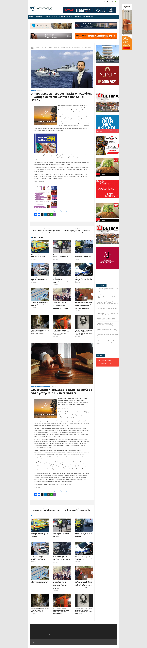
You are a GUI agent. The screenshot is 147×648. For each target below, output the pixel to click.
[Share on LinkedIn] (45, 214)
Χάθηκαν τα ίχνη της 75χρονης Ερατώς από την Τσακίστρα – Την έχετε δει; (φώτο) (83, 279)
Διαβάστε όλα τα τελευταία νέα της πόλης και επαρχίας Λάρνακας (50, 211)
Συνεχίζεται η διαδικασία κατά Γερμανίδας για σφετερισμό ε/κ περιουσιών (46, 230)
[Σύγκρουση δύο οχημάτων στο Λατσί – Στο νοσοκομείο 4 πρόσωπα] (40, 246)
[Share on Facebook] (35, 214)
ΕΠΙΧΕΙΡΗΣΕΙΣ (40, 16)
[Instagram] (112, 1)
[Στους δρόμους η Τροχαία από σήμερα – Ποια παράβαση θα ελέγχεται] (62, 246)
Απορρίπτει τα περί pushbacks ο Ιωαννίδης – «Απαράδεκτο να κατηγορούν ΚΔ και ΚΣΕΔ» (77, 509)
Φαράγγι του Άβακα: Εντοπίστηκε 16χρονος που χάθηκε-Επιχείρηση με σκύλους (40, 331)
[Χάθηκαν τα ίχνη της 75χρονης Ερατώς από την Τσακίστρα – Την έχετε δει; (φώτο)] (84, 269)
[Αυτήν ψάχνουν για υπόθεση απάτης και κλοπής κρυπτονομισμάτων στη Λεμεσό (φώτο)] (62, 269)
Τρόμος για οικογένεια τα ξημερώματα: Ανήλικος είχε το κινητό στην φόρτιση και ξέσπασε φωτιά (61, 332)
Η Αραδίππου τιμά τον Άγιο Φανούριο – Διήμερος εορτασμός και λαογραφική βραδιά (107, 296)
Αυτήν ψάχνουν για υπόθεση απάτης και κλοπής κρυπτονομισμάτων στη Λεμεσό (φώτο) (61, 280)
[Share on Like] (39, 214)
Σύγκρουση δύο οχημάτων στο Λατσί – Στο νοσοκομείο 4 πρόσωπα (39, 256)
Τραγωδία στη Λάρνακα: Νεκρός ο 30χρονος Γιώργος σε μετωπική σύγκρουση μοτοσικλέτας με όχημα (106, 324)
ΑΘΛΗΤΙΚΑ (54, 16)
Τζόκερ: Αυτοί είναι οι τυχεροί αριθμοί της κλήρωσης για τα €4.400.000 (39, 304)
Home (32, 47)
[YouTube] (107, 1)
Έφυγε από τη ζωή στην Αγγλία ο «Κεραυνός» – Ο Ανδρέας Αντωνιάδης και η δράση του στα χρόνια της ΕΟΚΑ (83, 332)
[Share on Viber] (54, 214)
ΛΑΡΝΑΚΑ (31, 16)
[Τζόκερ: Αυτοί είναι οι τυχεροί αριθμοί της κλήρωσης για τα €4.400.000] (40, 294)
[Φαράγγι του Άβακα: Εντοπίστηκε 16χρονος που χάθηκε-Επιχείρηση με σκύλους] (40, 322)
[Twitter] (110, 1)
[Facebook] (104, 1)
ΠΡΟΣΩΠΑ (78, 16)
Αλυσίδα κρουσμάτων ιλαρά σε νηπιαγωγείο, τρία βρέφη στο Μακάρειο (77, 230)
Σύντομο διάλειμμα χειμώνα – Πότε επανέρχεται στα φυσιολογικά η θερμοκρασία (46, 509)
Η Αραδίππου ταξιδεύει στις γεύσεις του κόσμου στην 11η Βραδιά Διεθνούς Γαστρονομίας (107, 290)
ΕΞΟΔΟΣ (48, 16)
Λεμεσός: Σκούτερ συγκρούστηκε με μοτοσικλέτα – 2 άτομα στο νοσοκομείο (83, 256)
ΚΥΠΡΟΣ (50, 47)
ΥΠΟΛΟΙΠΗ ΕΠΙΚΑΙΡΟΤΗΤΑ (66, 16)
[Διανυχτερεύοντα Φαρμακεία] (115, 1)
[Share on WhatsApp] (51, 214)
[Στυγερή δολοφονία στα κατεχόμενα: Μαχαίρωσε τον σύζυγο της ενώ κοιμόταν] (40, 269)
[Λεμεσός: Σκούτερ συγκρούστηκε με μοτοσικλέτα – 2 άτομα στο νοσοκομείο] (84, 246)
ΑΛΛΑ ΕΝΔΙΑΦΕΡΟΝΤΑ (88, 16)
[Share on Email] (48, 214)
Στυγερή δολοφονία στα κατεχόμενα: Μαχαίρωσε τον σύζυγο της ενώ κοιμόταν (39, 279)
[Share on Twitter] (42, 214)
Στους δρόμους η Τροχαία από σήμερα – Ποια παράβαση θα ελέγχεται (61, 256)
